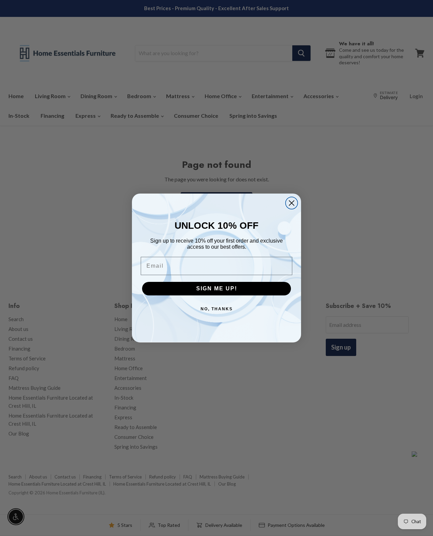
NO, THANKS (217, 309)
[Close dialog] (292, 203)
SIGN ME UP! (216, 288)
